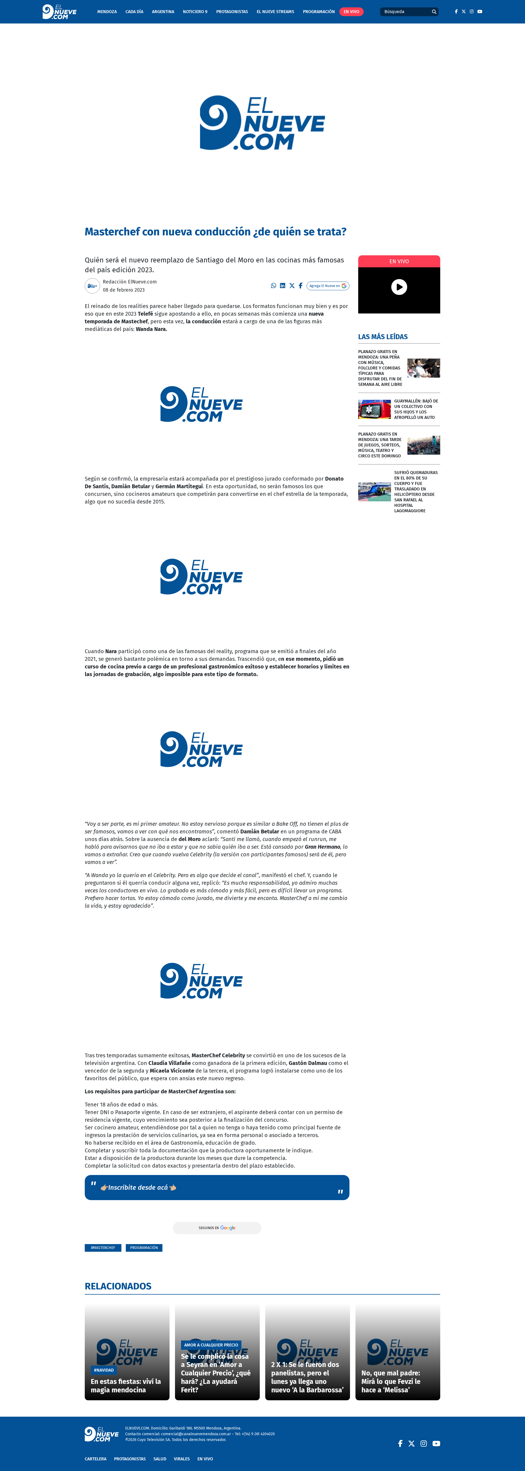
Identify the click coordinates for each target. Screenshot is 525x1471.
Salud (159, 1458)
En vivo (351, 11)
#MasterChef (103, 1247)
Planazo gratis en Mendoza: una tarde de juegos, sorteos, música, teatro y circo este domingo (379, 444)
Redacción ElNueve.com (130, 282)
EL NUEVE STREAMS (275, 11)
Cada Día (134, 11)
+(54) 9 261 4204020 (258, 1434)
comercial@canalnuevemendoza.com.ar (196, 1434)
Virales (182, 1458)
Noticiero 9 (195, 11)
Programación (319, 11)
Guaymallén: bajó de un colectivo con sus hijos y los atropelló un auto (416, 409)
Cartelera (95, 1458)
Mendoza (107, 11)
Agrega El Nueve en (325, 286)
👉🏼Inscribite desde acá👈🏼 (138, 1187)
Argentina (163, 11)
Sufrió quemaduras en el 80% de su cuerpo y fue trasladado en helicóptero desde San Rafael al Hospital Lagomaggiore (416, 491)
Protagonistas (232, 11)
